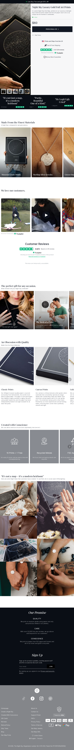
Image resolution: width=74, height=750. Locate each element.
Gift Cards (4, 718)
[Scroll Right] (70, 152)
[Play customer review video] (15, 215)
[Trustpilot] (58, 53)
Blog (2, 732)
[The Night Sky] (37, 690)
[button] (52, 35)
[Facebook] (32, 698)
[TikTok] (24, 698)
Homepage (4, 708)
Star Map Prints (6, 735)
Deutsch (39, 738)
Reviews (4, 722)
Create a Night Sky (7, 711)
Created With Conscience (9, 715)
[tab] (3, 91)
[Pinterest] (50, 698)
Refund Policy (5, 725)
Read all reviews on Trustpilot (37, 256)
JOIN (50, 666)
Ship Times (4, 728)
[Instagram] (41, 698)
